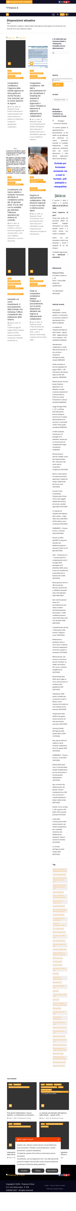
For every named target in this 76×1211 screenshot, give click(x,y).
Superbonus (58, 1053)
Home (9, 23)
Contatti (46, 1185)
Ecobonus (57, 965)
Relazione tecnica (60, 1027)
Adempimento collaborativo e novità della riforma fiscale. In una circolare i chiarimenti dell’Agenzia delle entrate (59, 352)
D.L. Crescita (58, 929)
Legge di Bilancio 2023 (60, 995)
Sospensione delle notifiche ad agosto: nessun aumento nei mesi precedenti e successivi (59, 719)
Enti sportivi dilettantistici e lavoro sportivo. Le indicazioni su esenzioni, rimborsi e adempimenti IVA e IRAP (20, 1115)
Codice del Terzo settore (58, 902)
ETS (55, 973)
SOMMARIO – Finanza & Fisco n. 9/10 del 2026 (60, 530)
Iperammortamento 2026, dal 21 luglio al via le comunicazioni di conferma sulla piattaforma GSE (59, 682)
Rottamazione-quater (59, 1040)
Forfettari (57, 982)
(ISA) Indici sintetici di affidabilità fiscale (59, 870)
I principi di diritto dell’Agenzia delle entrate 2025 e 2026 (59, 731)
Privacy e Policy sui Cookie (57, 1185)
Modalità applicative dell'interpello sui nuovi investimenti (15, 288)
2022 (32, 177)
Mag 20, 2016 (14, 323)
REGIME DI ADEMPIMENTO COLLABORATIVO (14, 78)
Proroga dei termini (59, 1012)
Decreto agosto (59, 941)
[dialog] (38, 1156)
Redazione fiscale (25, 1118)
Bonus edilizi (58, 892)
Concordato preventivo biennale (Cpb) (60, 910)
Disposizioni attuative (14, 73)
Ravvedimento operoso (57, 1018)
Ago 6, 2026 (13, 1157)
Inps (55, 991)
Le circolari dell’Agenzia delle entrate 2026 (58, 849)
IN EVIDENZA (11, 75)
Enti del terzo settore (59, 969)
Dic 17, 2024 (36, 119)
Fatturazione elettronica (57, 978)
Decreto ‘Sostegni (59, 949)
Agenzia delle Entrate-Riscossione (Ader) (59, 879)
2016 (9, 278)
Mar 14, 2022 (36, 214)
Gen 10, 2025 (14, 106)
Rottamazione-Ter (59, 1045)
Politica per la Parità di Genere (55, 1188)
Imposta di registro (59, 986)
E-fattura (57, 961)
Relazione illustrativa (59, 1023)
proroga (57, 1008)
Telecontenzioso (59, 1062)
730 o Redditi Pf (59, 874)
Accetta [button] (24, 1171)
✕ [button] (58, 1140)
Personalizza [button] (52, 1171)
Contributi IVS (58, 915)
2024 (32, 70)
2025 (9, 70)
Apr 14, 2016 (36, 322)
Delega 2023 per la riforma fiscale (59, 954)
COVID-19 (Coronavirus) (59, 924)
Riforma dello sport (59, 1032)
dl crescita (57, 958)
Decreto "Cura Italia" (59, 936)
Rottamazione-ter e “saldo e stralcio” (59, 1049)
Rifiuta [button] (38, 1171)
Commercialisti (59, 906)
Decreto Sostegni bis (59, 945)
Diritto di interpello (14, 281)
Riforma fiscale (59, 1036)
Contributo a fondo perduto (58, 919)
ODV (56, 1000)
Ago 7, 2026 (13, 1118)
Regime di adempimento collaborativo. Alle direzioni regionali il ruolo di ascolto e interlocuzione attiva (38, 203)
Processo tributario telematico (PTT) (59, 1004)
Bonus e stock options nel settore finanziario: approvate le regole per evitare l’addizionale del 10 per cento (60, 479)
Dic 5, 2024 (13, 223)
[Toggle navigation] (53, 14)
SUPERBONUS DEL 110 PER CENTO (59, 1058)
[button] (58, 14)
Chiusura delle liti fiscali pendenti (59, 896)
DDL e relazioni (59, 932)
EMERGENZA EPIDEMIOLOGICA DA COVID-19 (37, 182)
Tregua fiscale (59, 1065)
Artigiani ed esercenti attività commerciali (59, 887)
